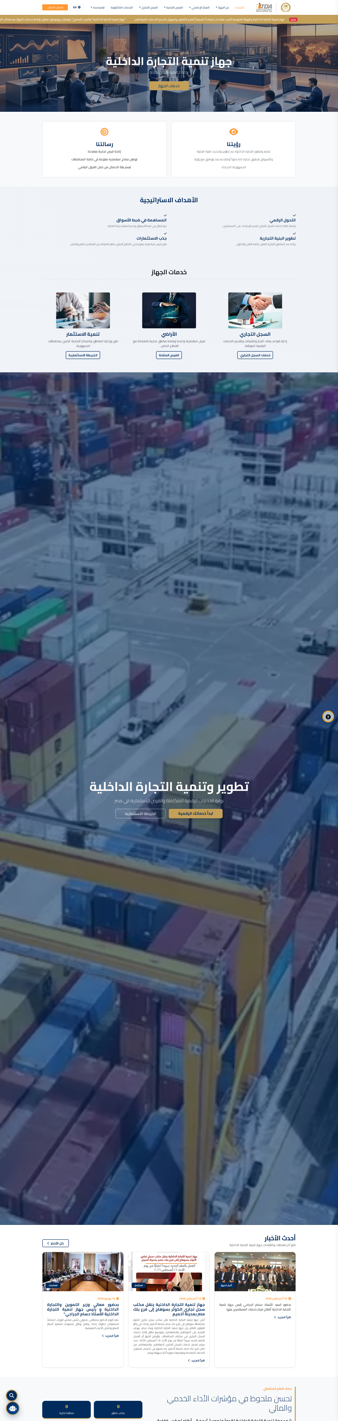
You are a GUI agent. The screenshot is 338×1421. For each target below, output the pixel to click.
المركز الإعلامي (200, 7)
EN (75, 7)
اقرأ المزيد (284, 1317)
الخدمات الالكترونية (122, 7)
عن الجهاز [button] (223, 7)
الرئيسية (239, 7)
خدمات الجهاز (169, 85)
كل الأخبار (57, 1243)
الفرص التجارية (174, 7)
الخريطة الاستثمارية (82, 355)
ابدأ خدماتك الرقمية (195, 813)
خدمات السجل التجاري (255, 355)
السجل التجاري (149, 7)
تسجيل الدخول (55, 7)
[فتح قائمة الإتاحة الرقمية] (328, 716)
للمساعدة (98, 7)
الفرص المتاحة (169, 355)
